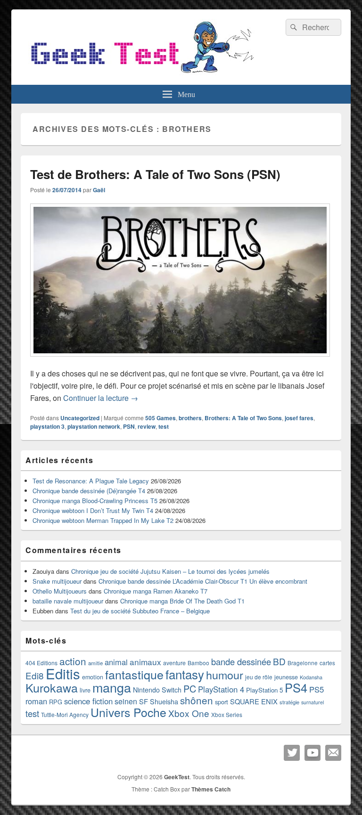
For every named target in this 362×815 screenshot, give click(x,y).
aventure (174, 663)
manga (111, 687)
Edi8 (34, 675)
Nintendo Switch (157, 689)
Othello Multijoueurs (60, 591)
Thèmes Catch (210, 789)
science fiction (88, 701)
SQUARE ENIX (254, 701)
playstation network (93, 426)
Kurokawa (51, 687)
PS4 (296, 687)
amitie (95, 663)
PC (189, 688)
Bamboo (198, 663)
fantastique (134, 674)
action (72, 661)
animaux (145, 662)
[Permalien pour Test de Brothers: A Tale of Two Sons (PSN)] (180, 361)
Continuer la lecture (100, 397)
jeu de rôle (258, 677)
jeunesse (286, 677)
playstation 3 (47, 426)
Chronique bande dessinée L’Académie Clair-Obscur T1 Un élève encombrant (203, 581)
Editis (63, 673)
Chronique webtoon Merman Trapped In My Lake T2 (103, 520)
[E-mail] (333, 753)
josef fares (299, 418)
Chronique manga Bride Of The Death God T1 (182, 600)
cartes (327, 663)
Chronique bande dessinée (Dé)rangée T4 (89, 490)
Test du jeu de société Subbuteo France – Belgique (140, 610)
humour (224, 675)
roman (36, 701)
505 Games (160, 418)
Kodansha (311, 677)
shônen (196, 700)
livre (85, 690)
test (163, 426)
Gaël (99, 190)
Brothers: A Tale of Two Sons (243, 418)
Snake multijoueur (57, 581)
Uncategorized (79, 418)
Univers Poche (128, 712)
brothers (190, 418)
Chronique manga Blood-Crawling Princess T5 (95, 500)
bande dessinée (241, 661)
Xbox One (188, 713)
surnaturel (312, 702)
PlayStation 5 (264, 689)
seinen (126, 701)
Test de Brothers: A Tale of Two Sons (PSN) (155, 174)
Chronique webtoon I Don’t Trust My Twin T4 (93, 510)
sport (221, 701)
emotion (92, 677)
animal (116, 662)
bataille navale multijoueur (68, 600)
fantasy (184, 674)
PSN (129, 426)
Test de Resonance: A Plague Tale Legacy (91, 480)
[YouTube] (312, 753)
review (147, 426)
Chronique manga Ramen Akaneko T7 (155, 591)
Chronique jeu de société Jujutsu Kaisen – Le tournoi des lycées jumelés (170, 571)
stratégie (289, 702)
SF (143, 701)
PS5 (316, 689)
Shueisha (164, 701)
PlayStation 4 (221, 689)
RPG (55, 701)
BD (279, 661)
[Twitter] (292, 753)
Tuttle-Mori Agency (65, 714)
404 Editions (41, 663)
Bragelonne (303, 663)
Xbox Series (226, 714)
